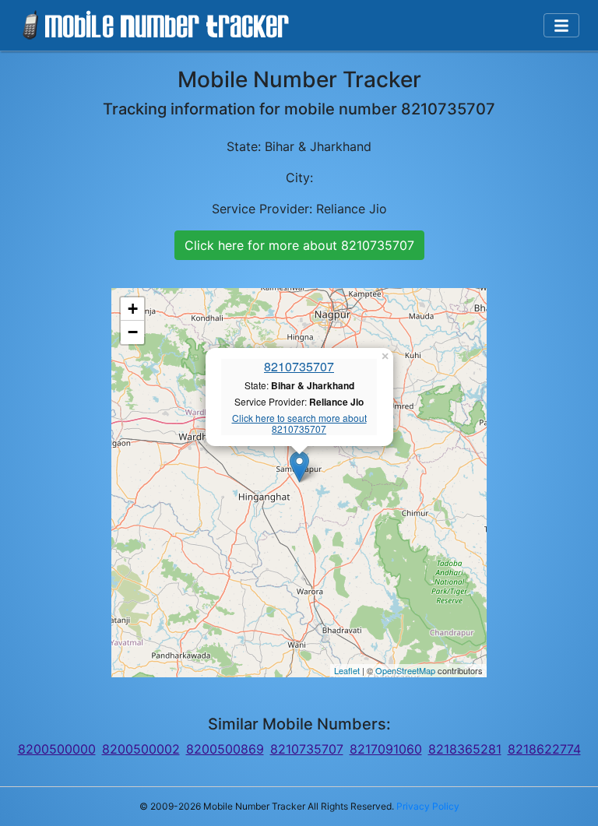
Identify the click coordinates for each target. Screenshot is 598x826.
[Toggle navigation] (561, 25)
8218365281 (464, 749)
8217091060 (386, 749)
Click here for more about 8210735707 (299, 245)
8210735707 (299, 366)
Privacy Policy (427, 806)
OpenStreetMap (405, 670)
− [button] (133, 332)
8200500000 (57, 749)
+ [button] (133, 308)
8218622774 (544, 749)
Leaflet (347, 670)
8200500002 (141, 749)
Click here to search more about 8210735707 (299, 424)
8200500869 (225, 749)
